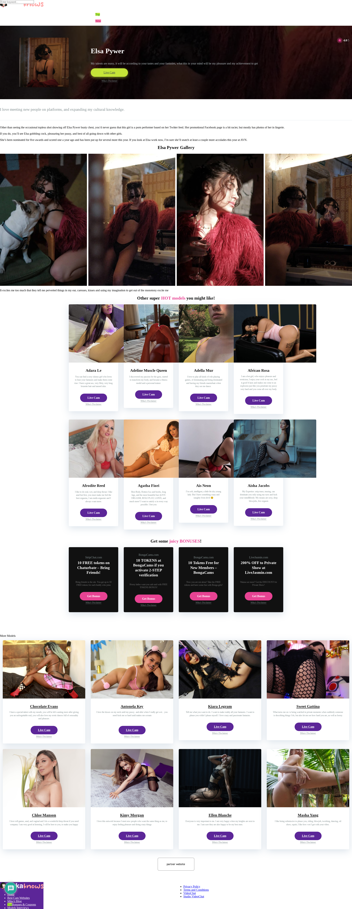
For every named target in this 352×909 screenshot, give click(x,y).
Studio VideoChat (193, 896)
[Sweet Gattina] (308, 697)
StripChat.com (93, 557)
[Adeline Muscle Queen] (165, 361)
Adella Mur (203, 370)
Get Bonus (93, 596)
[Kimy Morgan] (132, 806)
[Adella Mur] (220, 361)
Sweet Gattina (308, 706)
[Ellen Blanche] (220, 806)
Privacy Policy (191, 886)
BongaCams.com (149, 554)
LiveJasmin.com (258, 557)
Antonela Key (132, 706)
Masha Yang (308, 815)
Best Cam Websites (18, 897)
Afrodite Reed (93, 485)
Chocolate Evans (44, 706)
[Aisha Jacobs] (275, 476)
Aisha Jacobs (259, 485)
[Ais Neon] (220, 476)
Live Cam (109, 72)
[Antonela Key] (132, 697)
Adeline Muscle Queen (148, 370)
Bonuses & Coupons (24, 904)
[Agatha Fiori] (165, 476)
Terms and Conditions (196, 889)
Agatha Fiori (148, 485)
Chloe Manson (44, 815)
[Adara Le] (110, 361)
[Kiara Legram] (220, 697)
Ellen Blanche (220, 815)
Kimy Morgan (132, 815)
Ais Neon (203, 485)
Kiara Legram (220, 706)
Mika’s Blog (14, 901)
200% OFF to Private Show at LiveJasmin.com (258, 568)
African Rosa (259, 370)
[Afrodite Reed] (110, 476)
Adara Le (93, 370)
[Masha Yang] (308, 806)
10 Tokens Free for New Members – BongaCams (203, 568)
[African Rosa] (275, 361)
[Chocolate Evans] (44, 697)
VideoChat (189, 893)
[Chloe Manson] (44, 806)
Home (10, 894)
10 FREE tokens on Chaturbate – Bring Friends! (93, 568)
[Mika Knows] (21, 888)
